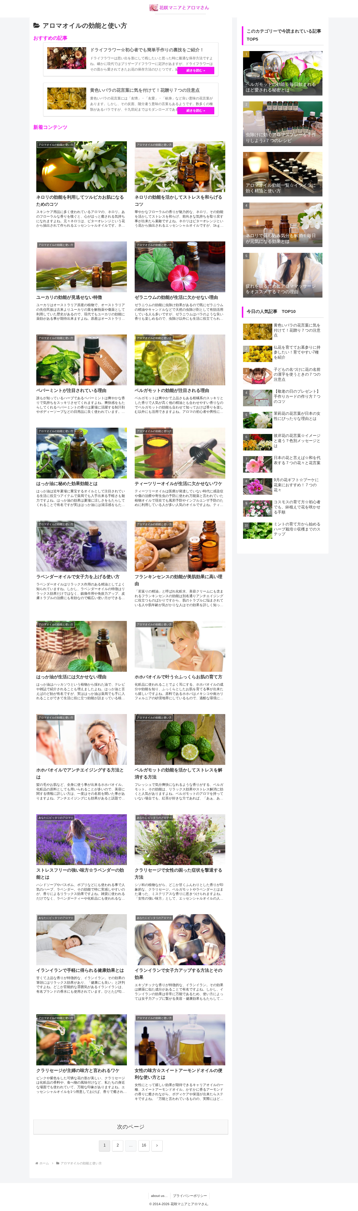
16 (144, 1145)
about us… (159, 1196)
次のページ (131, 1127)
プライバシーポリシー (190, 1196)
